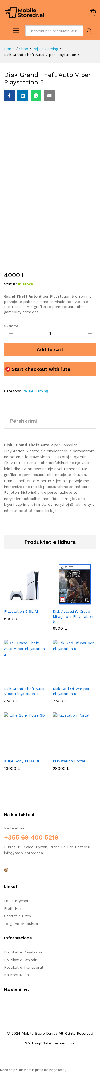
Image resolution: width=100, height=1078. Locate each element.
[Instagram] (6, 870)
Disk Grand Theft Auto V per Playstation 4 (24, 691)
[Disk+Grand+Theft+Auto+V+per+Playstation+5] (22, 95)
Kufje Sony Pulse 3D (22, 761)
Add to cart (50, 349)
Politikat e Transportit (23, 967)
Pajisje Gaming (35, 391)
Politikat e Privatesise (23, 952)
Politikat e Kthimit (20, 960)
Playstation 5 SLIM (21, 611)
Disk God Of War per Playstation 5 (71, 691)
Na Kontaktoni (17, 975)
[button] (19, 602)
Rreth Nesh (14, 908)
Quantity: (11, 325)
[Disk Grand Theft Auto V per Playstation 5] (9, 95)
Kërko (89, 30)
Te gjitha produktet (21, 923)
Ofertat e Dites (17, 916)
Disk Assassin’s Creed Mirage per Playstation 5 (73, 616)
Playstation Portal (69, 761)
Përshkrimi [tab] (23, 420)
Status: (10, 284)
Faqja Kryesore (17, 901)
